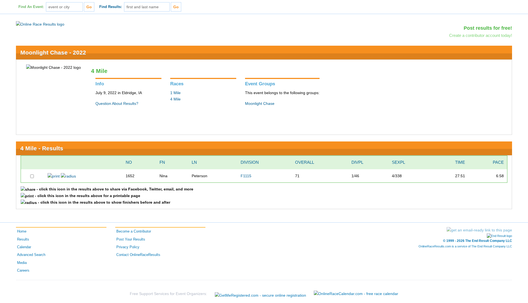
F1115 (246, 176)
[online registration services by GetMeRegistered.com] (260, 294)
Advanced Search (31, 255)
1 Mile (175, 93)
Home (21, 231)
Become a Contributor (133, 231)
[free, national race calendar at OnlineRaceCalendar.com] (356, 293)
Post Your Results (130, 239)
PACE (498, 162)
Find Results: (110, 7)
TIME (460, 162)
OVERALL (304, 162)
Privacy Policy (127, 247)
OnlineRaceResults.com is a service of (465, 246)
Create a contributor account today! (480, 35)
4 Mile (175, 99)
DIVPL (357, 162)
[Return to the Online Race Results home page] (40, 24)
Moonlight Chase (259, 103)
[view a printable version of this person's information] (54, 176)
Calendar (24, 247)
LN (194, 162)
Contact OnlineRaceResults (138, 255)
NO (129, 162)
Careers (23, 270)
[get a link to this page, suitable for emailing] (479, 230)
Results (23, 239)
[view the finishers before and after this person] (68, 176)
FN (162, 162)
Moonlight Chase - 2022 (53, 52)
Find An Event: (31, 7)
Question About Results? (116, 103)
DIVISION (250, 162)
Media (22, 263)
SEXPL (398, 162)
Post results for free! (488, 28)
